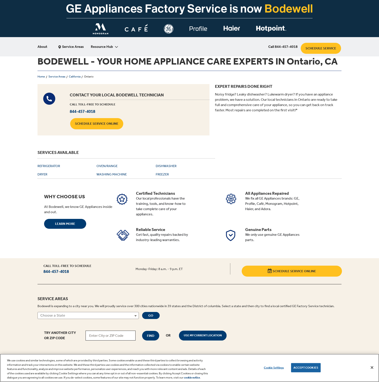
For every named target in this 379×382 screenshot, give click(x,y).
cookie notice (192, 377)
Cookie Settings (274, 367)
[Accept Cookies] (372, 367)
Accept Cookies (305, 367)
